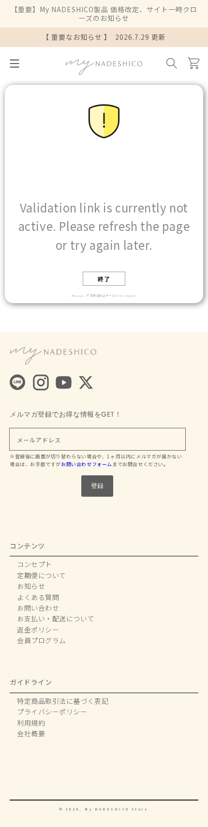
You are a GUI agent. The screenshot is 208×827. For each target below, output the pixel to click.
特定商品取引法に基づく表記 (62, 701)
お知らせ (31, 586)
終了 (104, 279)
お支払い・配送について (55, 618)
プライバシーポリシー (52, 711)
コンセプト (34, 564)
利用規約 (31, 723)
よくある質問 (38, 597)
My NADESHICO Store (117, 809)
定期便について (41, 575)
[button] (14, 63)
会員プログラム (41, 640)
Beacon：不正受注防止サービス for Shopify (104, 295)
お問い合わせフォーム (86, 464)
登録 (97, 485)
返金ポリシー (38, 629)
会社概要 (31, 733)
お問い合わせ (38, 608)
